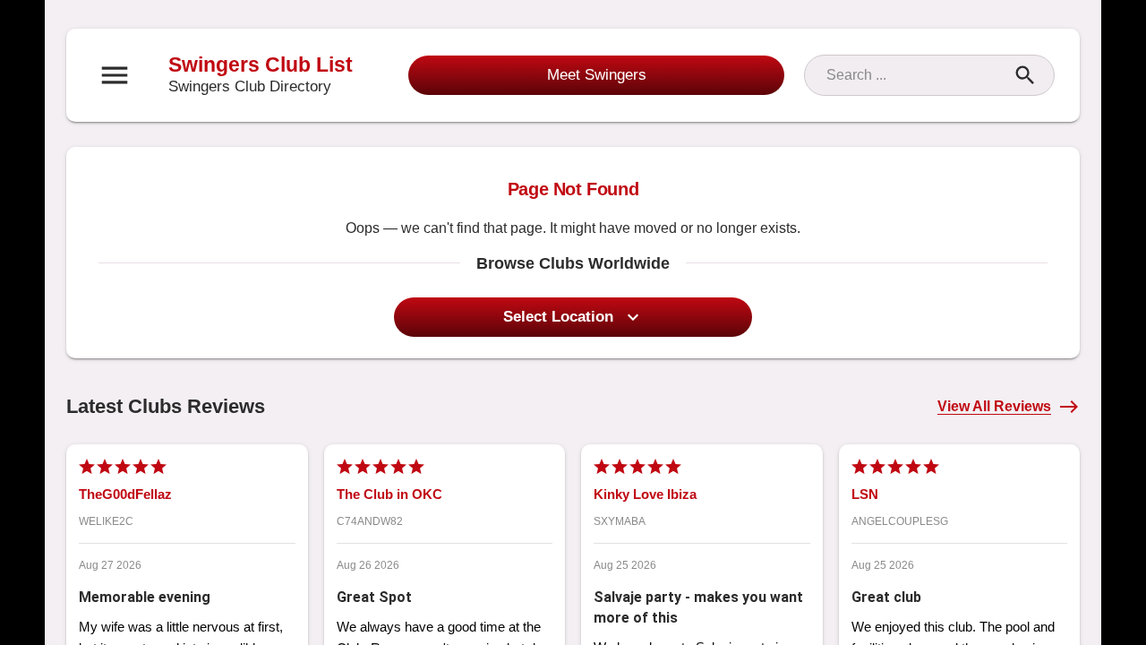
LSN (864, 494)
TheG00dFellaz (125, 494)
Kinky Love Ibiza (645, 494)
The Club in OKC (389, 494)
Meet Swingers (596, 74)
